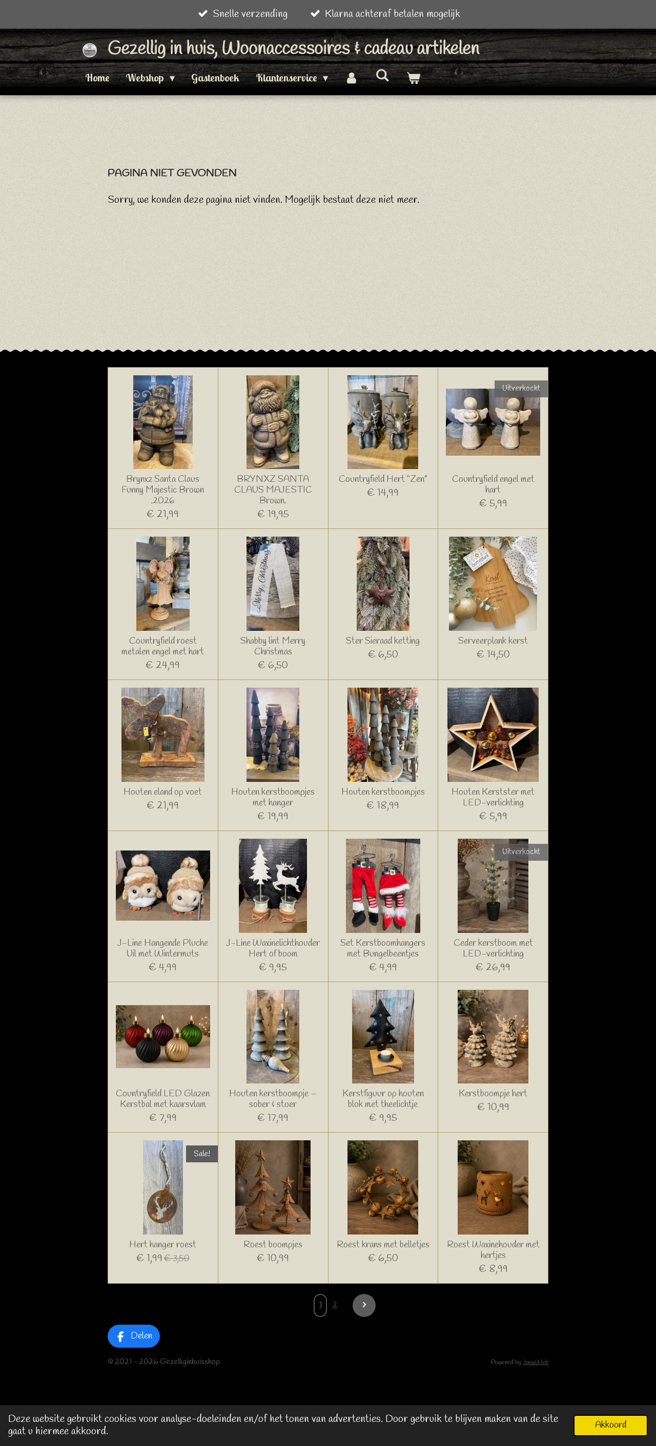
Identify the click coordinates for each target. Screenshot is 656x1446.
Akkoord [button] (610, 1425)
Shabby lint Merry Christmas (272, 646)
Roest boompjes (272, 1245)
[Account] (351, 78)
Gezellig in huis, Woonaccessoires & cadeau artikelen (294, 49)
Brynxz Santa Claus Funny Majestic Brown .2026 (162, 490)
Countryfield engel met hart (493, 485)
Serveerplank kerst (493, 641)
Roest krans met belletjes (383, 1245)
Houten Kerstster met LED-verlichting (493, 798)
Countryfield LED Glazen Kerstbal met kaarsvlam (163, 1099)
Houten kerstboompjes (383, 792)
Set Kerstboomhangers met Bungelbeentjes (382, 949)
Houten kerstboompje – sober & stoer (273, 1099)
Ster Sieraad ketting (383, 641)
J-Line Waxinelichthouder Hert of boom (273, 949)
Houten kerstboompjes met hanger (273, 798)
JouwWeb (535, 1362)
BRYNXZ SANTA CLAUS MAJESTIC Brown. (273, 490)
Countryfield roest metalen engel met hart (162, 646)
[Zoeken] (382, 75)
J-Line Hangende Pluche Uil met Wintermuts (162, 949)
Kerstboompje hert (493, 1094)
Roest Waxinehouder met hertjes (493, 1250)
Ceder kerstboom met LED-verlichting (493, 949)
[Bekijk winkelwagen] (413, 78)
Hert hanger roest (162, 1245)
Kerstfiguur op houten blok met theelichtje (383, 1099)
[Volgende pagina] (364, 1305)
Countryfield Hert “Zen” (383, 479)
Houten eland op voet (163, 792)
